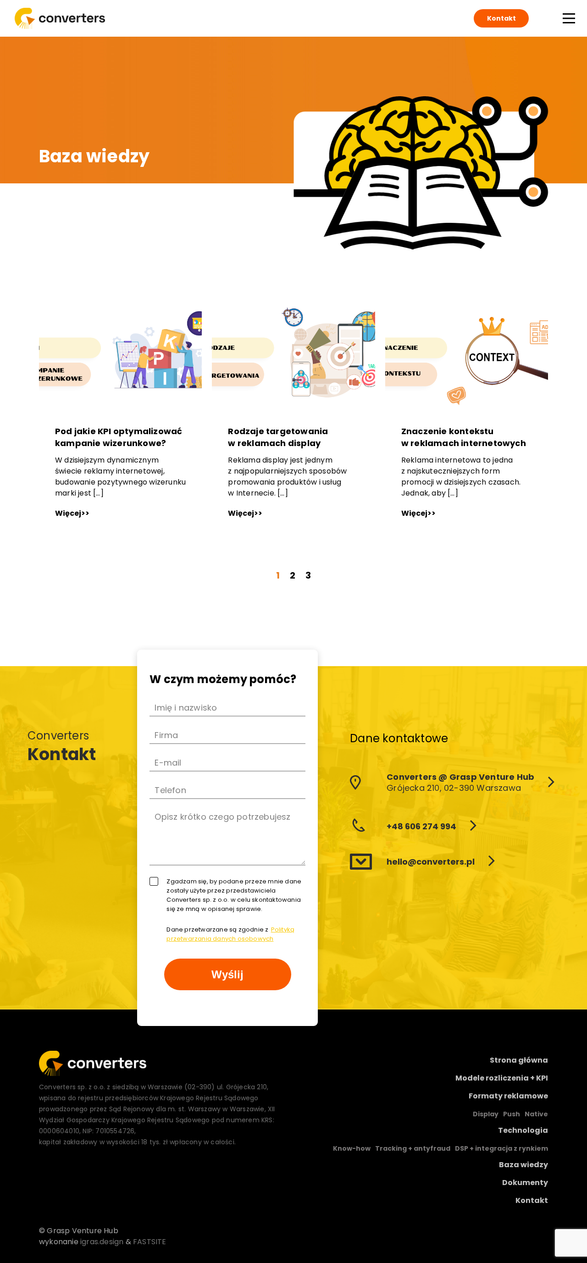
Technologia (523, 1130)
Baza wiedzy (523, 1164)
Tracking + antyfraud (412, 1148)
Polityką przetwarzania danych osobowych (230, 934)
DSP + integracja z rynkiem (501, 1148)
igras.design (101, 1241)
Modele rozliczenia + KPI (501, 1078)
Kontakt (501, 18)
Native (536, 1114)
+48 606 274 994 (421, 826)
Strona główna (519, 1060)
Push (511, 1114)
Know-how (352, 1148)
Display (485, 1114)
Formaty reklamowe (508, 1096)
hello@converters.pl (431, 861)
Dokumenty (525, 1182)
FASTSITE (149, 1241)
